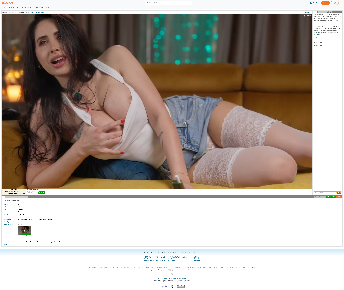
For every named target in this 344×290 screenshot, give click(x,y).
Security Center (168, 267)
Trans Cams (197, 260)
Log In (334, 3)
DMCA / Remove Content (148, 267)
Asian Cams (158, 259)
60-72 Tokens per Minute (174, 259)
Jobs (244, 267)
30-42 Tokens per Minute (174, 257)
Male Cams (196, 257)
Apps (226, 267)
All (188, 3)
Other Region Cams (160, 256)
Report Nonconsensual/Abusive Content (196, 267)
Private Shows (185, 255)
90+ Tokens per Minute (174, 260)
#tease (25, 12)
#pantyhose (37, 12)
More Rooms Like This (21, 197)
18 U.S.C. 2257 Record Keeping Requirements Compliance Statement (172, 278)
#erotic (32, 12)
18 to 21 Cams (147, 256)
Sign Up (325, 3)
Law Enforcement (178, 267)
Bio (4, 197)
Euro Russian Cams (160, 257)
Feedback (159, 267)
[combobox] (166, 3)
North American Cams (161, 255)
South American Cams (161, 260)
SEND (339, 192)
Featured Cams (197, 255)
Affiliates (238, 267)
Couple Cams (197, 259)
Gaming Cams (185, 257)
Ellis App (319, 34)
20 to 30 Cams (147, 257)
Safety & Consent (92, 267)
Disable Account (218, 267)
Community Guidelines (133, 267)
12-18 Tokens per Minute (174, 256)
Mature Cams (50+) (149, 260)
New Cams (184, 256)
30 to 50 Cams (147, 259)
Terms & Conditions (104, 267)
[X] (172, 274)
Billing (210, 267)
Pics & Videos (9, 197)
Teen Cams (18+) (148, 255)
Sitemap (249, 267)
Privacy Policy (115, 267)
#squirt (42, 12)
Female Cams (197, 256)
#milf (29, 12)
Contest (232, 267)
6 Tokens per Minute (173, 255)
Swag (254, 267)
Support (123, 267)
